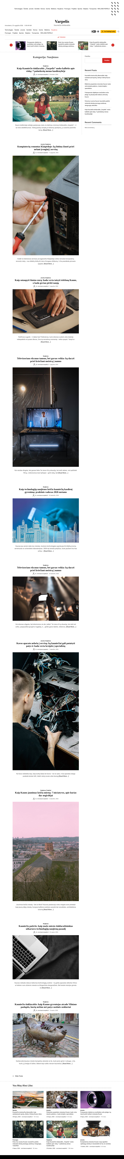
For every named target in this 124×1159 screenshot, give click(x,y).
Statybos (85, 8)
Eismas (43, 8)
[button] (11, 45)
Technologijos (18, 8)
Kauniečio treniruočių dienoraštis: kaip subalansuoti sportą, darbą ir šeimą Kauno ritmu (97, 77)
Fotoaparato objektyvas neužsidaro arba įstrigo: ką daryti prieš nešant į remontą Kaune (97, 95)
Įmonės (31, 8)
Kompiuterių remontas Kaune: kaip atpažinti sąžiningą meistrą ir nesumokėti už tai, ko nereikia (99, 45)
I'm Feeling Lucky (109, 31)
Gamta (48, 8)
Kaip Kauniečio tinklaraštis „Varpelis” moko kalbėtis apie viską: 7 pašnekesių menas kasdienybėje (67, 45)
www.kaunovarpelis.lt (42, 74)
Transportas (93, 8)
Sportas (80, 8)
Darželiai (37, 8)
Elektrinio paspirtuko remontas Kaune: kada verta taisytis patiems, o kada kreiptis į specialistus (98, 86)
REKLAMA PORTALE (104, 8)
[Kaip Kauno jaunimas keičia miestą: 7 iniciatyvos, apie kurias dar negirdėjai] (46, 851)
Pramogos (67, 8)
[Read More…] (48, 130)
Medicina (53, 8)
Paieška (87, 56)
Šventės (26, 8)
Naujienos (60, 8)
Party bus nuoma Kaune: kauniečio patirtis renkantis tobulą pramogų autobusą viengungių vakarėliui (35, 45)
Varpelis (62, 21)
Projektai (74, 8)
